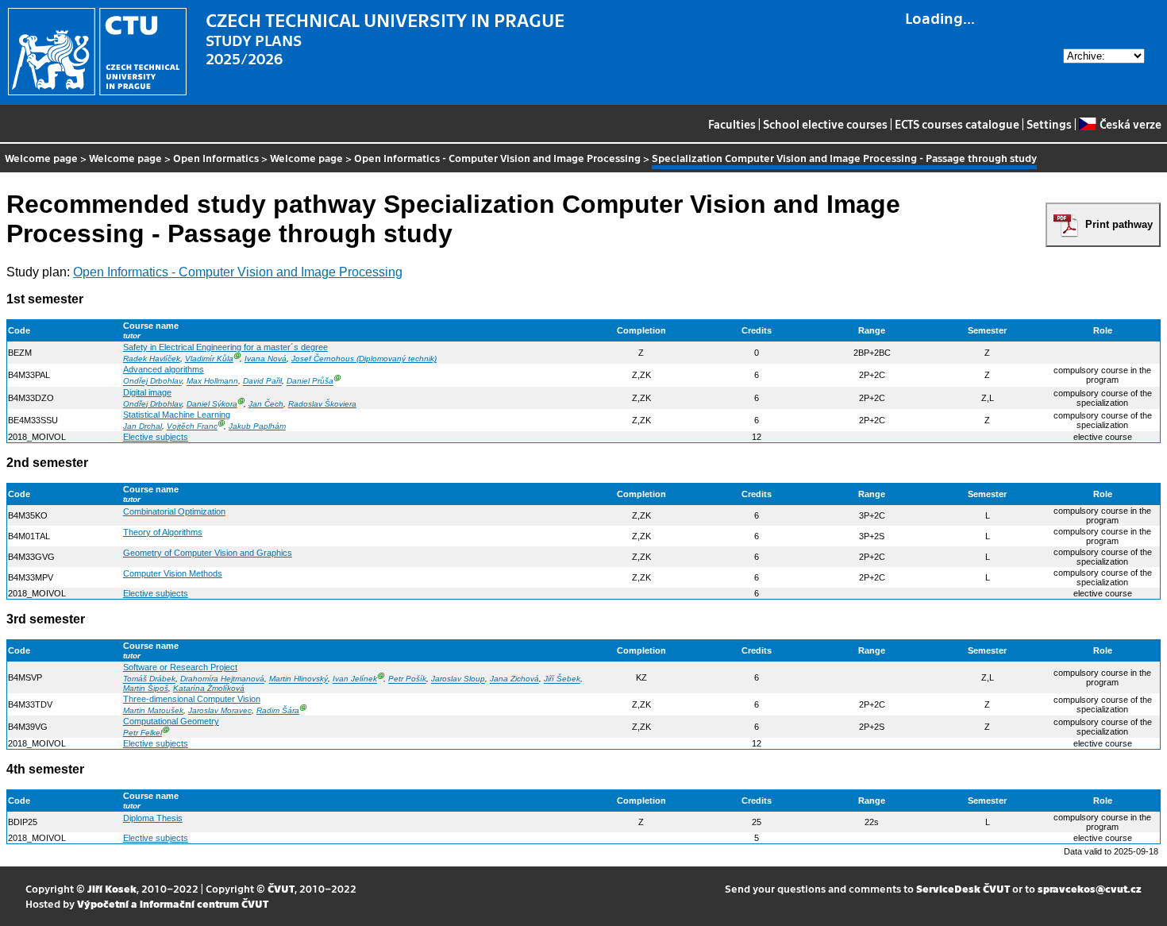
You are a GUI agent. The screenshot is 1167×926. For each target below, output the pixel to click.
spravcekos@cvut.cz (1090, 888)
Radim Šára (277, 710)
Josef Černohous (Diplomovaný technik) (364, 358)
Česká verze (1130, 124)
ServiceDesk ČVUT (963, 888)
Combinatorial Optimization (174, 511)
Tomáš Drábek (149, 679)
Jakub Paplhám (257, 426)
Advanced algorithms (163, 369)
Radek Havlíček (151, 358)
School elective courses (825, 124)
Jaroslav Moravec (220, 710)
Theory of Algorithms (162, 532)
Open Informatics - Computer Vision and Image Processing (497, 158)
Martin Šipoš (145, 688)
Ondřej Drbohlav (152, 381)
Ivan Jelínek (355, 679)
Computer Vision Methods (172, 573)
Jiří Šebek (562, 679)
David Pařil (262, 381)
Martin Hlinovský (298, 679)
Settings (1049, 124)
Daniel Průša (310, 381)
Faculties (732, 124)
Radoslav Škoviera (322, 403)
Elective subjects (155, 437)
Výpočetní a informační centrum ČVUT (172, 903)
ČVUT (281, 888)
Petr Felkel (142, 732)
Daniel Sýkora (212, 403)
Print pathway (1119, 224)
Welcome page (41, 158)
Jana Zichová (514, 679)
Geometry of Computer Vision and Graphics (207, 553)
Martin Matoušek (153, 710)
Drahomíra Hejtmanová (222, 679)
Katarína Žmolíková (209, 688)
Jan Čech (265, 403)
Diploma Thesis (153, 818)
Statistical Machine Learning (176, 414)
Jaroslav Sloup (458, 679)
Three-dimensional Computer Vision (191, 699)
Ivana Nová (266, 358)
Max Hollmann (212, 381)
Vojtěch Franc (192, 426)
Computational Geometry (171, 721)
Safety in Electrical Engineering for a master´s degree (225, 347)
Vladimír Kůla (209, 358)
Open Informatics (216, 158)
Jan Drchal (142, 426)
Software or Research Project (180, 667)
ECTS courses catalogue (957, 124)
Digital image (147, 392)
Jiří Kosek (112, 888)
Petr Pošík (407, 679)
